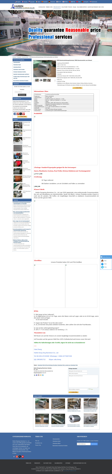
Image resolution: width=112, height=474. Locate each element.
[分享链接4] (15, 114)
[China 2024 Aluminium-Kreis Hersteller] (17, 140)
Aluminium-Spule (17, 64)
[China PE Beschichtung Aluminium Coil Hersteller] (17, 178)
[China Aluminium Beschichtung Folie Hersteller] (17, 163)
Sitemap (68, 463)
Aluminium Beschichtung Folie (26, 162)
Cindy (104, 260)
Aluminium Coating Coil (26, 153)
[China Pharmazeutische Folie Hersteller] (17, 132)
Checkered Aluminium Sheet (27, 146)
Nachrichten (82, 7)
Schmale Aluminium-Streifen (19, 71)
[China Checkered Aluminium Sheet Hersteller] (17, 148)
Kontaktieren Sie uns (96, 7)
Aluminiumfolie (25, 57)
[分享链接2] (20, 114)
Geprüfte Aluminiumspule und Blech (21, 74)
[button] (61, 54)
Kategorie (19, 57)
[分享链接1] (23, 114)
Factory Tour (67, 7)
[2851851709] (39, 375)
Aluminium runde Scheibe (19, 69)
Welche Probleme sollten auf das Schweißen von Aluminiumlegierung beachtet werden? (21, 241)
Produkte (57, 7)
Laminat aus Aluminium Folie (71, 365)
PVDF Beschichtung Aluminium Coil (26, 185)
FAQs (74, 7)
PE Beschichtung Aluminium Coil (27, 176)
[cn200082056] (43, 375)
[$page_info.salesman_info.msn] (34, 375)
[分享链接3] (18, 114)
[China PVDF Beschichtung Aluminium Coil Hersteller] (17, 186)
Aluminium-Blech (17, 67)
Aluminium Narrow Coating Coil (26, 170)
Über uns (49, 7)
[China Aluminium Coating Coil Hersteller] (17, 155)
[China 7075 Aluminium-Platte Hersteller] (17, 194)
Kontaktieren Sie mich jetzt (22, 116)
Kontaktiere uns (38, 443)
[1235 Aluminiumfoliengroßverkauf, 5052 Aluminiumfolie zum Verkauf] (44, 68)
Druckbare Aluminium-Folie (59, 365)
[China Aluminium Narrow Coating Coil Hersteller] (17, 171)
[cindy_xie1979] (36, 375)
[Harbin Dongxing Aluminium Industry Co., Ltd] (21, 6)
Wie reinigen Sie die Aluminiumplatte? (21, 221)
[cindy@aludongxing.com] (41, 375)
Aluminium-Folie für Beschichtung (45, 365)
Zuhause (42, 7)
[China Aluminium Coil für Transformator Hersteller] (17, 125)
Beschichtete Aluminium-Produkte (20, 80)
